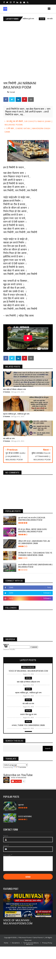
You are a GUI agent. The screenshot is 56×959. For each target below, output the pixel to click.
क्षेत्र (9, 305)
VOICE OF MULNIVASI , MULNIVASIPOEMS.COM (18, 922)
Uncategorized (28, 667)
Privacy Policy (47, 942)
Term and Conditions (31, 942)
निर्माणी (12, 167)
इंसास (6, 200)
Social (35, 19)
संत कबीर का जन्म (46, 18)
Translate (22, 767)
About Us (29, 944)
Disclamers (16, 942)
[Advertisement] (28, 50)
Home (6, 942)
